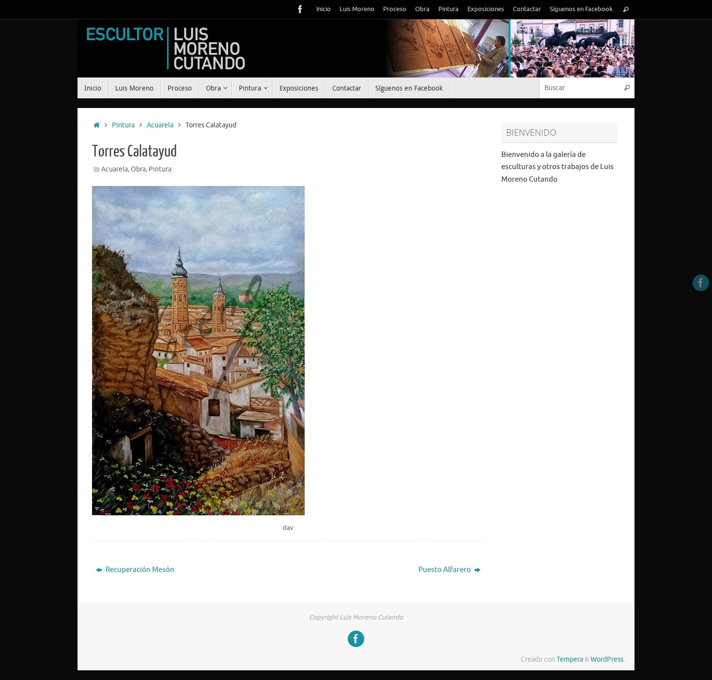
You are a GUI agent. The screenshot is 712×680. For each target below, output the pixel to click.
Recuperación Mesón (139, 569)
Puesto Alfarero (445, 569)
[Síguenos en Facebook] (300, 9)
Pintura (448, 9)
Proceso (394, 9)
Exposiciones (485, 9)
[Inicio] (96, 125)
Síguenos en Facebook (581, 9)
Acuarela (160, 125)
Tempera (570, 659)
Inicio (323, 9)
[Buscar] (626, 9)
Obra (422, 9)
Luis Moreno (357, 9)
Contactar (527, 9)
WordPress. (607, 659)
